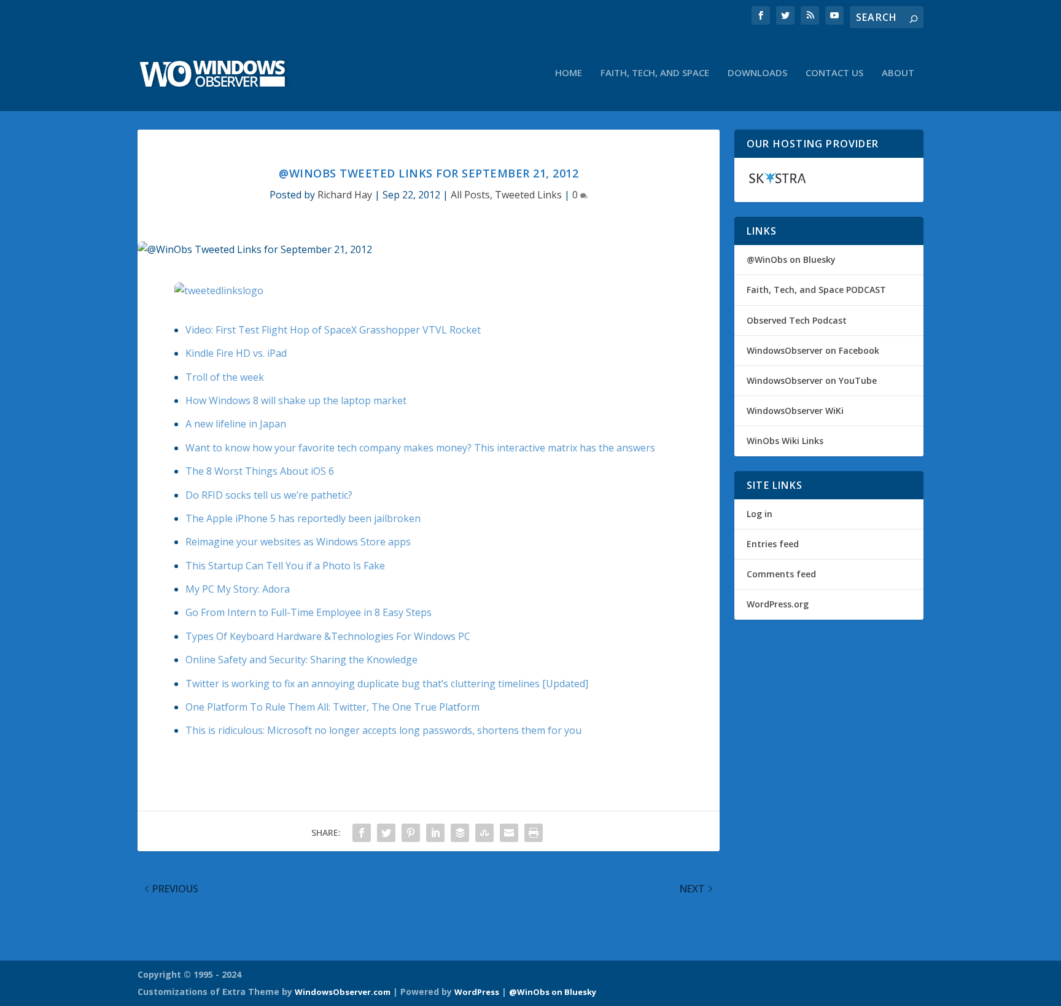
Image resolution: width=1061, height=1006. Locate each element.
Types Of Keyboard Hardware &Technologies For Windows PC (327, 636)
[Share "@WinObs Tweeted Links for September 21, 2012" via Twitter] (386, 833)
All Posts (470, 194)
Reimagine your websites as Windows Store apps (298, 541)
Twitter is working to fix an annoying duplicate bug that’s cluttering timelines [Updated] (386, 683)
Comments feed (781, 574)
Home (568, 73)
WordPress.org (778, 604)
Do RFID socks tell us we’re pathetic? (268, 495)
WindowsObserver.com (343, 991)
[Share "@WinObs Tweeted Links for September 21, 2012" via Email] (509, 833)
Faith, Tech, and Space (654, 73)
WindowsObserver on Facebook (813, 350)
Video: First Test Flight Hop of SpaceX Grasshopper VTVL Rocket (333, 330)
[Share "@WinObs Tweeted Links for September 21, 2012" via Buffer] (460, 833)
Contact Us (834, 73)
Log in (759, 514)
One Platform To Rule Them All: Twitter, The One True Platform (332, 707)
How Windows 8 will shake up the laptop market (295, 400)
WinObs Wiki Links (785, 440)
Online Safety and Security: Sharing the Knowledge (301, 659)
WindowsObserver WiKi (795, 410)
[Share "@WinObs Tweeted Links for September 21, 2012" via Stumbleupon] (484, 833)
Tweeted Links (528, 194)
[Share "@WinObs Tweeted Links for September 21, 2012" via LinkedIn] (435, 833)
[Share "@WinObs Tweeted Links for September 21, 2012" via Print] (533, 833)
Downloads (757, 73)
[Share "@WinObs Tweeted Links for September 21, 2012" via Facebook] (361, 833)
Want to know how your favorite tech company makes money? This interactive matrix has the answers (420, 447)
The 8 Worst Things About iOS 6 (259, 471)
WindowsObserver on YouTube (812, 380)
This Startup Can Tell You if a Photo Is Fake (285, 565)
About (898, 73)
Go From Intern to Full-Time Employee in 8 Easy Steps (308, 612)
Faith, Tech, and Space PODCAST (816, 289)
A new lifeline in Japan (235, 424)
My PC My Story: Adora (237, 589)
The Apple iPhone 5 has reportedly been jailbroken (303, 518)
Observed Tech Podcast (797, 320)
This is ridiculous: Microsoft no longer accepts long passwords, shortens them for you (383, 730)
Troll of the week (224, 377)
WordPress (476, 991)
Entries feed (773, 544)
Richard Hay (344, 194)
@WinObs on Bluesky (791, 259)
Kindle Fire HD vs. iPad (236, 353)
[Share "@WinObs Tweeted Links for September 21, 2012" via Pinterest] (410, 833)
